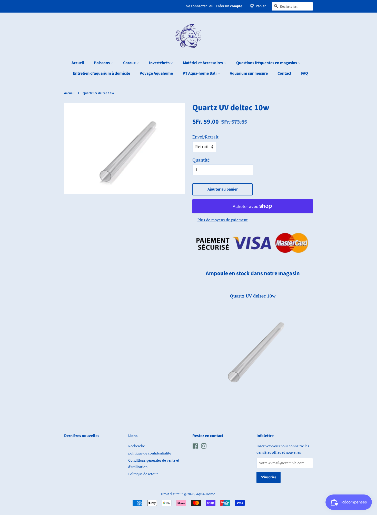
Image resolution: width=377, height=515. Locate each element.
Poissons (102, 63)
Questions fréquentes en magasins (267, 63)
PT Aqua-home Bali (200, 73)
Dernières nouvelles (81, 436)
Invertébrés (159, 63)
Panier (261, 6)
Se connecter (196, 6)
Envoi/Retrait (205, 137)
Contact (284, 73)
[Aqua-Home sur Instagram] (203, 446)
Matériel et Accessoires (203, 63)
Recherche (136, 445)
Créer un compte (229, 6)
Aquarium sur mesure (249, 73)
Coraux (129, 63)
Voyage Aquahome (156, 73)
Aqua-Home (205, 493)
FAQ (304, 73)
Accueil (78, 63)
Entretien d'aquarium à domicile (101, 73)
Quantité (201, 160)
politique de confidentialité (149, 453)
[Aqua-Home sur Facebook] (195, 446)
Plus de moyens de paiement (222, 219)
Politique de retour (143, 473)
